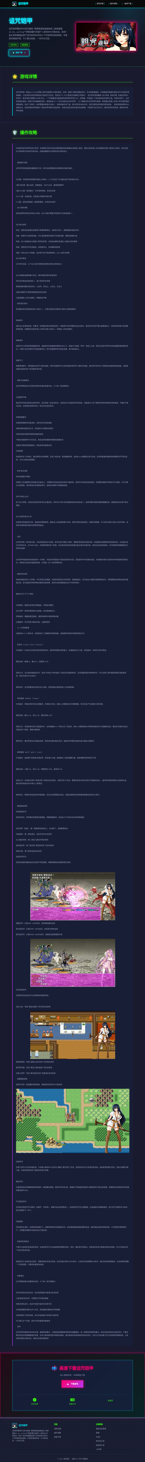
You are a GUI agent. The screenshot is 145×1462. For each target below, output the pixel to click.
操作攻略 (113, 4)
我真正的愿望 (101, 1429)
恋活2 (98, 1437)
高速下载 (127, 4)
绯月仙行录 (100, 1441)
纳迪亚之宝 (100, 1445)
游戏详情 (100, 4)
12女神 (98, 1449)
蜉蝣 (97, 1433)
